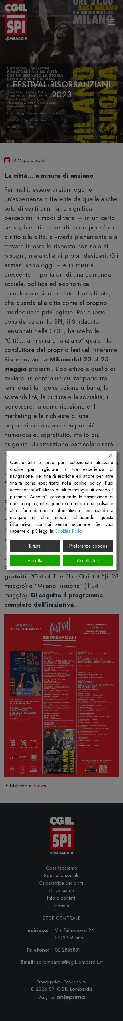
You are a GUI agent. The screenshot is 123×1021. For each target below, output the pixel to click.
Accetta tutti (88, 560)
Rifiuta (35, 545)
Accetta (34, 560)
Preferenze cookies (88, 545)
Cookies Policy (69, 531)
